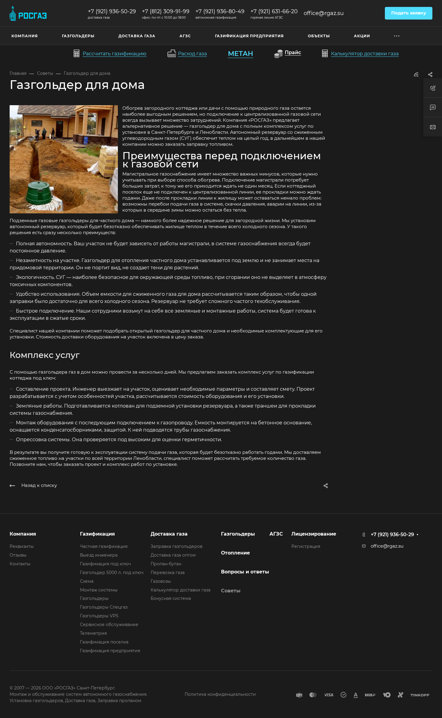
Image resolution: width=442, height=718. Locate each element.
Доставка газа (169, 534)
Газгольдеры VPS (99, 615)
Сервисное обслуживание (109, 624)
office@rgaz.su (324, 13)
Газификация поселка (104, 642)
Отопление (235, 553)
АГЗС (276, 534)
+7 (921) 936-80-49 (219, 11)
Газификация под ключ (105, 563)
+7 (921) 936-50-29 (112, 11)
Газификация (97, 534)
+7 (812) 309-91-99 (165, 11)
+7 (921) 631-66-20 (274, 11)
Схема (87, 581)
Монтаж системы (99, 590)
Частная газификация (103, 546)
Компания (23, 534)
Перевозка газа (168, 572)
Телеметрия (93, 633)
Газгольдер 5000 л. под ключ (111, 572)
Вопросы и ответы (245, 572)
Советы (231, 591)
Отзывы (18, 555)
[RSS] (416, 74)
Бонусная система (171, 598)
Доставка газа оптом (173, 555)
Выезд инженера (99, 555)
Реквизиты (22, 546)
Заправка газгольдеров (176, 546)
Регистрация (305, 546)
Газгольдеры (94, 598)
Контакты (20, 563)
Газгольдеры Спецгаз (103, 607)
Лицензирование (313, 534)
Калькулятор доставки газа (180, 590)
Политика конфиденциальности (220, 694)
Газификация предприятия (110, 650)
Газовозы (161, 581)
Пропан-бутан (166, 563)
